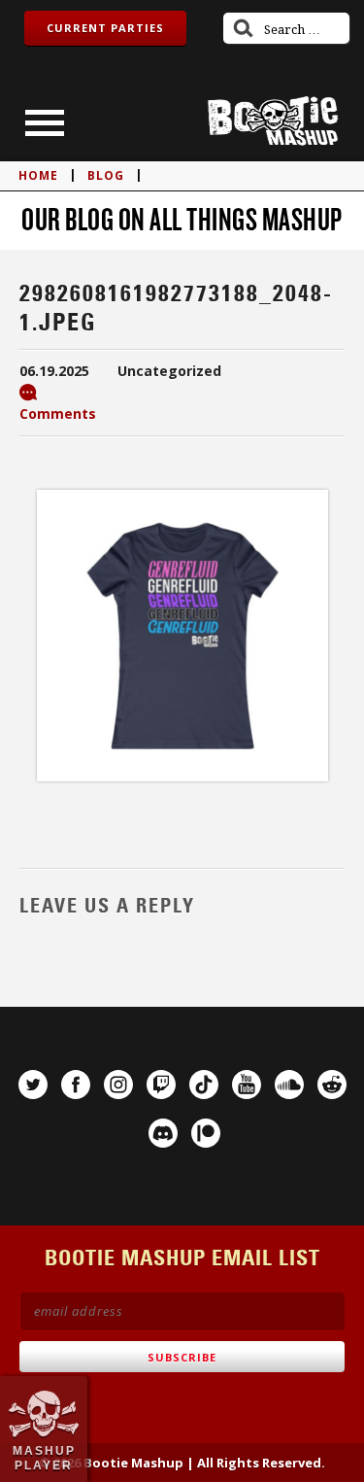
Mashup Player (44, 1457)
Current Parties (105, 27)
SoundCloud (289, 1084)
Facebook (75, 1084)
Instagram (118, 1084)
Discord (163, 1133)
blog (105, 175)
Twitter (33, 1084)
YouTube (246, 1084)
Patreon (205, 1133)
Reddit (332, 1084)
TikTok (203, 1084)
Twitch (161, 1084)
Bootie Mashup (273, 121)
